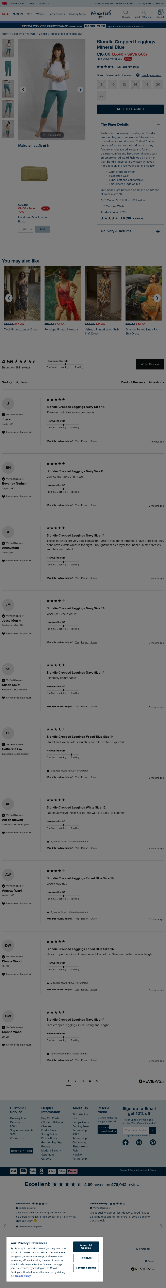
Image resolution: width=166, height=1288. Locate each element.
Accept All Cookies (86, 1247)
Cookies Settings (86, 1267)
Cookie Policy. (23, 1276)
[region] (54, 1259)
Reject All (86, 1257)
